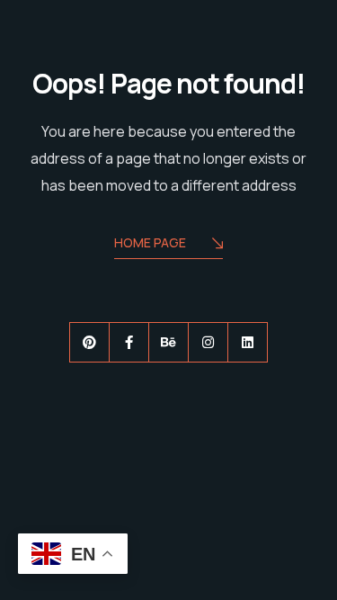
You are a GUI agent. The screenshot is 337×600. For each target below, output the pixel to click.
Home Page (150, 242)
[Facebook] (129, 342)
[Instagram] (208, 342)
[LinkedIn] (247, 342)
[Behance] (168, 342)
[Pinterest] (89, 342)
